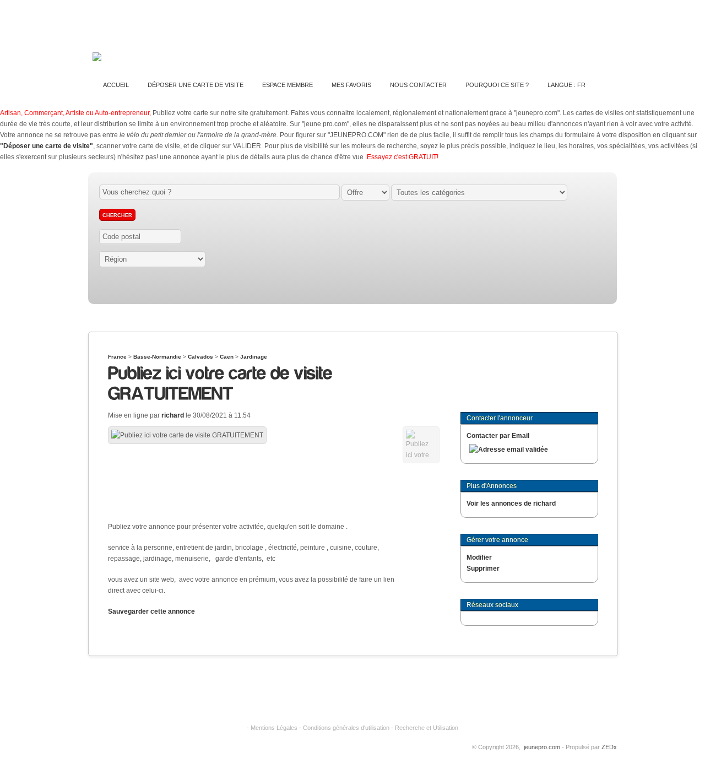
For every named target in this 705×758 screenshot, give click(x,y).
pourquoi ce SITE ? (497, 85)
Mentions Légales (274, 727)
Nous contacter (418, 85)
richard (172, 415)
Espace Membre (287, 85)
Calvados (200, 357)
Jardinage (253, 357)
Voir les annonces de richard (511, 503)
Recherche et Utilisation (426, 727)
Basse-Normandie (157, 357)
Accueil (116, 85)
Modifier (479, 557)
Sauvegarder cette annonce (151, 611)
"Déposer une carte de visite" (46, 146)
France (117, 357)
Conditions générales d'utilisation (346, 727)
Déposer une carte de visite (195, 85)
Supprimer (483, 568)
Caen (227, 357)
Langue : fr (566, 85)
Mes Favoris (351, 85)
